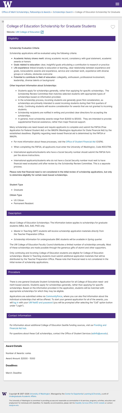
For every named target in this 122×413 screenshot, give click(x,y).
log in (15, 302)
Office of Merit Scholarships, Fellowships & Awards (26, 12)
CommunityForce (54, 296)
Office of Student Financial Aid (81, 141)
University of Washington (39, 394)
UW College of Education (30, 32)
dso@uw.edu (14, 405)
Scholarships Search (63, 12)
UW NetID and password (41, 302)
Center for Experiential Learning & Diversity (83, 394)
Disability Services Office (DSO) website (90, 403)
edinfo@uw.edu (99, 333)
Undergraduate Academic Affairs (22, 396)
